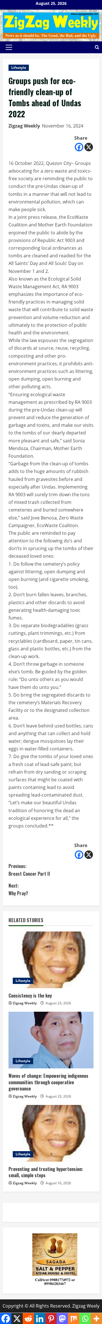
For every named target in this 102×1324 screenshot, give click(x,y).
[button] (9, 47)
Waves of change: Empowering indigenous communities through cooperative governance (48, 1082)
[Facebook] (79, 147)
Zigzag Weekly (24, 126)
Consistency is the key (30, 995)
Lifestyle (18, 67)
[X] (88, 147)
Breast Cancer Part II (29, 870)
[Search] (97, 47)
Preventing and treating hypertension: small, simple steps (45, 1172)
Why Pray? (18, 889)
